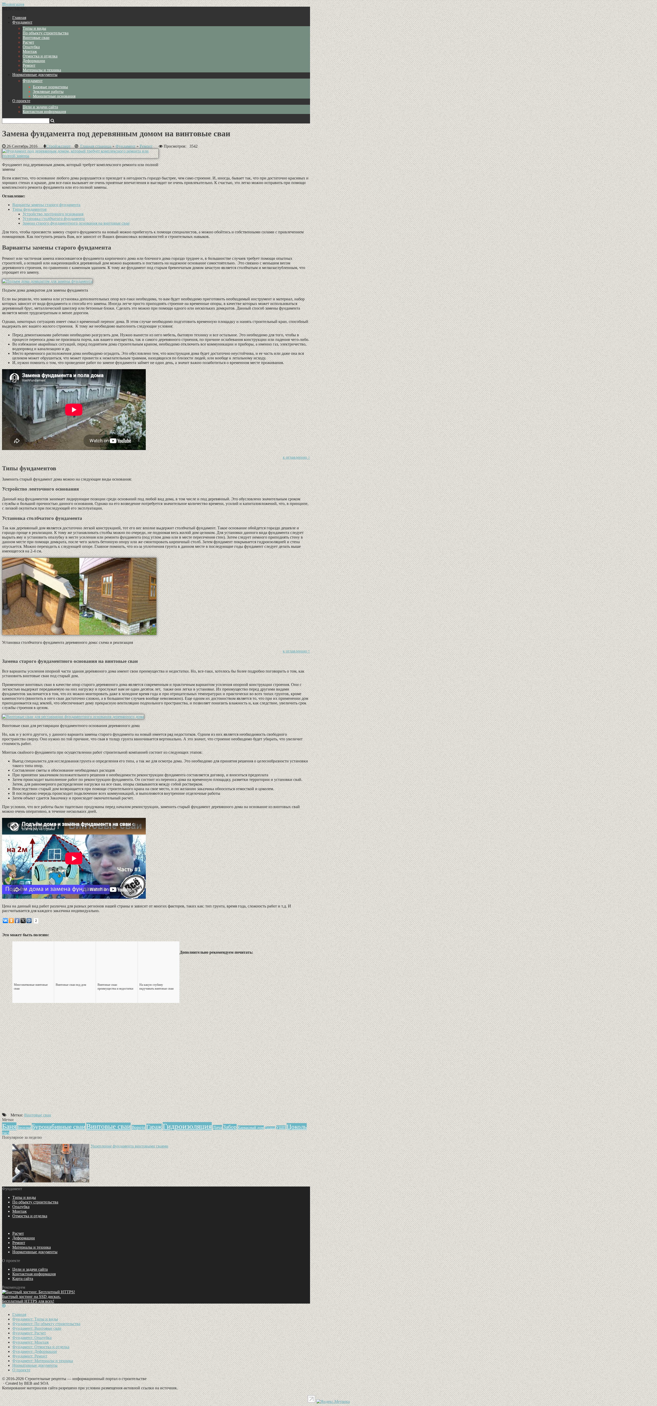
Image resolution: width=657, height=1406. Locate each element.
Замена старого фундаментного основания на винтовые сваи (76, 223)
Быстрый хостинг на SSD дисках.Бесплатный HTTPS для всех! (31, 1298)
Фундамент (22, 22)
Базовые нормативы (50, 87)
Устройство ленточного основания (53, 214)
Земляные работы (48, 91)
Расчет (28, 42)
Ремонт (29, 65)
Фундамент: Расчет (29, 1333)
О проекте (21, 101)
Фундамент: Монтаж (30, 1342)
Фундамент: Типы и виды (35, 1319)
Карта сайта (22, 1278)
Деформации (34, 61)
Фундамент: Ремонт (29, 1356)
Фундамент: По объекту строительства (46, 1324)
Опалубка (31, 47)
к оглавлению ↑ (296, 457)
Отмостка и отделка (40, 56)
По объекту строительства (46, 33)
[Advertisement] (156, 1080)
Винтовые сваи (36, 37)
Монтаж (30, 51)
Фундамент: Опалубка (32, 1337)
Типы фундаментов (29, 209)
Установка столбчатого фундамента (54, 218)
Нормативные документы (34, 74)
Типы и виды (34, 28)
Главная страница (95, 146)
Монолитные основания (54, 96)
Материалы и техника (42, 70)
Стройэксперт (58, 146)
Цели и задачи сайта (40, 107)
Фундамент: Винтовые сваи (36, 1328)
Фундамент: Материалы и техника (42, 1361)
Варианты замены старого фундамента (46, 205)
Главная (19, 17)
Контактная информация (44, 111)
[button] (14, 9)
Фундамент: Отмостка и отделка (40, 1347)
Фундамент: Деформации (34, 1351)
